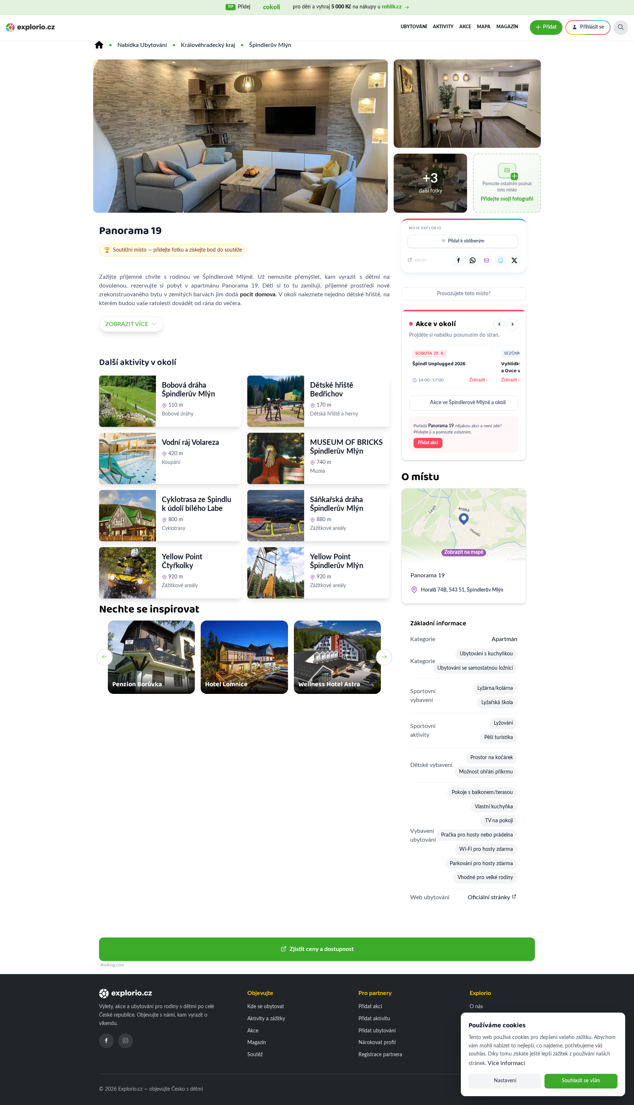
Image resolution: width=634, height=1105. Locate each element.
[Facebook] (106, 1040)
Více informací (506, 1063)
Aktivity (443, 27)
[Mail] (486, 261)
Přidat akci (428, 442)
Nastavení (505, 1080)
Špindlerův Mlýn (270, 45)
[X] (514, 261)
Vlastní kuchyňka (494, 806)
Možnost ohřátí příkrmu (486, 772)
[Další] (512, 324)
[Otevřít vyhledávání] (620, 27)
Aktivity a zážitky (266, 1018)
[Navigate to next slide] (384, 657)
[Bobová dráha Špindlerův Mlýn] (127, 401)
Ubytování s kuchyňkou (486, 653)
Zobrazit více (126, 324)
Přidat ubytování (377, 1030)
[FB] (458, 261)
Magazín (507, 27)
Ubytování (414, 27)
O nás (476, 1006)
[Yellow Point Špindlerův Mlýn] (275, 573)
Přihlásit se (592, 27)
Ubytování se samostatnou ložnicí (475, 668)
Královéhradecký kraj (208, 45)
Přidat (550, 27)
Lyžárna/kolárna (495, 688)
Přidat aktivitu (374, 1018)
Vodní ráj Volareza (190, 442)
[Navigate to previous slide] (104, 657)
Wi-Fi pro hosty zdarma (486, 849)
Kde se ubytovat (265, 1006)
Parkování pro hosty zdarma (481, 863)
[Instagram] (125, 1040)
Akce (465, 27)
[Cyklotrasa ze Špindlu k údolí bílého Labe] (127, 515)
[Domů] (99, 45)
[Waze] (500, 261)
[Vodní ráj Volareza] (127, 458)
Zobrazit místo (182, 478)
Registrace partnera (380, 1054)
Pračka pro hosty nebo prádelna (477, 835)
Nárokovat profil (377, 1042)
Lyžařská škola (497, 702)
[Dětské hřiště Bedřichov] (275, 401)
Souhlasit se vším (581, 1080)
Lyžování (503, 723)
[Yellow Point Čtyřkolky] (127, 573)
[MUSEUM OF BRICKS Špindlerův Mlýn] (275, 458)
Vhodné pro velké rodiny (485, 877)
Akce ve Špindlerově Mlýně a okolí (468, 402)
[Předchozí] (499, 324)
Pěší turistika (498, 737)
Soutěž (255, 1054)
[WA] (472, 261)
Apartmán (504, 639)
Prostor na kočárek (491, 757)
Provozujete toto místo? (464, 293)
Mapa (484, 27)
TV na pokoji (499, 820)
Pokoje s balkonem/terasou (482, 792)
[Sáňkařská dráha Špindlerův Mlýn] (275, 515)
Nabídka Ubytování (142, 45)
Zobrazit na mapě (463, 552)
